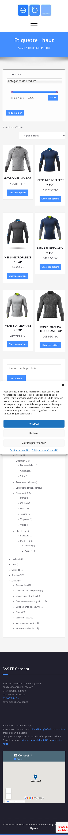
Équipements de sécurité (28, 607)
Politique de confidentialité (45, 450)
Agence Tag (46, 824)
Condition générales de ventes (48, 729)
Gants (19, 612)
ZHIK (14, 581)
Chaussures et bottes (26, 596)
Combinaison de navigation (29, 601)
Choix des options (18, 192)
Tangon (23, 514)
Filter (53, 97)
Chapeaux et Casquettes (28, 590)
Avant (27, 551)
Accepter (34, 423)
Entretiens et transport (27, 488)
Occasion (16, 570)
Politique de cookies (20, 450)
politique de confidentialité (34, 740)
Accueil (21, 48)
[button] (63, 385)
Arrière (28, 545)
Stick (22, 476)
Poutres (24, 541)
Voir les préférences (34, 442)
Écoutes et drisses (25, 482)
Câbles (23, 503)
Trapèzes (24, 519)
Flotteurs (24, 536)
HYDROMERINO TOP (39, 48)
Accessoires (22, 585)
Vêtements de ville (25, 628)
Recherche (16, 378)
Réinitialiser (15, 112)
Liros (14, 564)
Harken (15, 559)
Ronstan (16, 575)
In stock (16, 74)
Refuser (34, 433)
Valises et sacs (23, 618)
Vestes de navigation (26, 623)
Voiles (23, 525)
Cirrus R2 (20, 455)
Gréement (21, 493)
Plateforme (21, 531)
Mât (22, 508)
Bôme (23, 498)
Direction (20, 461)
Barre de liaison (27, 465)
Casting (24, 471)
